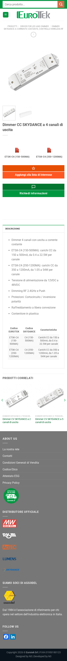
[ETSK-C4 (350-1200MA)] (49, 150)
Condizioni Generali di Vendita (21, 462)
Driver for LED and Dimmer (34, 26)
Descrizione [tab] (12, 228)
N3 (30, 656)
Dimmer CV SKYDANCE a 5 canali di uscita (49, 421)
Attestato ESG (11, 476)
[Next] (59, 72)
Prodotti (12, 26)
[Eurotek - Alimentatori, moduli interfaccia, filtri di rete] (33, 15)
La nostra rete (11, 449)
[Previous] (8, 72)
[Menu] (5, 15)
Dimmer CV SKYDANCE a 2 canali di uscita (17, 421)
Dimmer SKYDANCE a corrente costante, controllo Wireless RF (33, 27)
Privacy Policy (11, 482)
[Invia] (61, 4)
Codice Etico (10, 469)
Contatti (7, 456)
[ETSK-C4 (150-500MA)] (17, 150)
